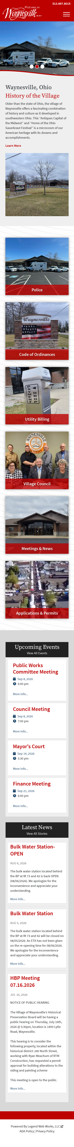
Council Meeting (31, 709)
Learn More (13, 146)
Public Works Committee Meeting (35, 668)
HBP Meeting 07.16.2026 (25, 981)
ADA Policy (27, 1131)
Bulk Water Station (31, 913)
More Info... (20, 694)
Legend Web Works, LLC (44, 1126)
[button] (32, 67)
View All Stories (37, 833)
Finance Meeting (32, 783)
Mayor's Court (29, 746)
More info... (17, 899)
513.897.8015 (61, 3)
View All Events (37, 653)
